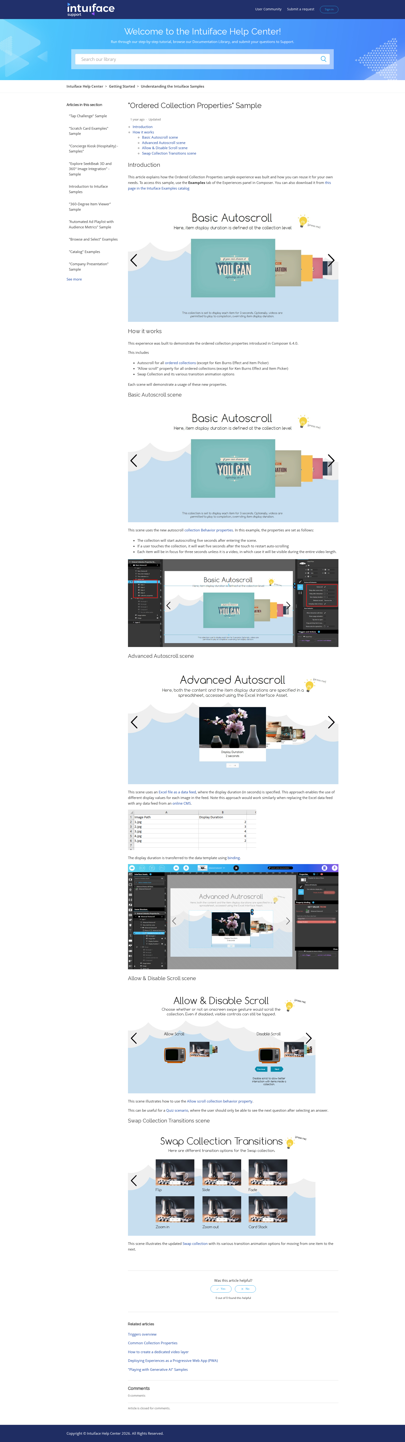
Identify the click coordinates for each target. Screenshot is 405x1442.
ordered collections (180, 362)
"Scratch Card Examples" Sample (88, 131)
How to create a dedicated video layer (158, 1351)
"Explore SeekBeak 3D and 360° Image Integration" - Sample (90, 168)
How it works (143, 132)
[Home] (91, 9)
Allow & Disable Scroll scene (165, 147)
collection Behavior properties (208, 530)
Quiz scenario (177, 1110)
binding (234, 857)
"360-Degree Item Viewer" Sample (90, 207)
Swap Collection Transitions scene (169, 153)
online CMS (181, 803)
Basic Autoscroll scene (160, 137)
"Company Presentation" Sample (89, 266)
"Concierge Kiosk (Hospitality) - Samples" (93, 149)
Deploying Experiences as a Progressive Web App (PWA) (173, 1360)
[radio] (221, 1288)
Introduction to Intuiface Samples (88, 189)
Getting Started (122, 86)
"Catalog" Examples (84, 251)
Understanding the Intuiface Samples (172, 86)
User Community (268, 9)
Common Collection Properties (152, 1343)
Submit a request (300, 9)
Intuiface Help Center (85, 86)
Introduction (143, 126)
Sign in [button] (329, 9)
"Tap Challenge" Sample (88, 115)
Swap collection (195, 1243)
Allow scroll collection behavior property (219, 1101)
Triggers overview (142, 1334)
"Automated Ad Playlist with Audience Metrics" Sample (91, 224)
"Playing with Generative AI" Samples (158, 1369)
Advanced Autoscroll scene (163, 142)
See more (74, 279)
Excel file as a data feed (177, 792)
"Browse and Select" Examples (93, 239)
